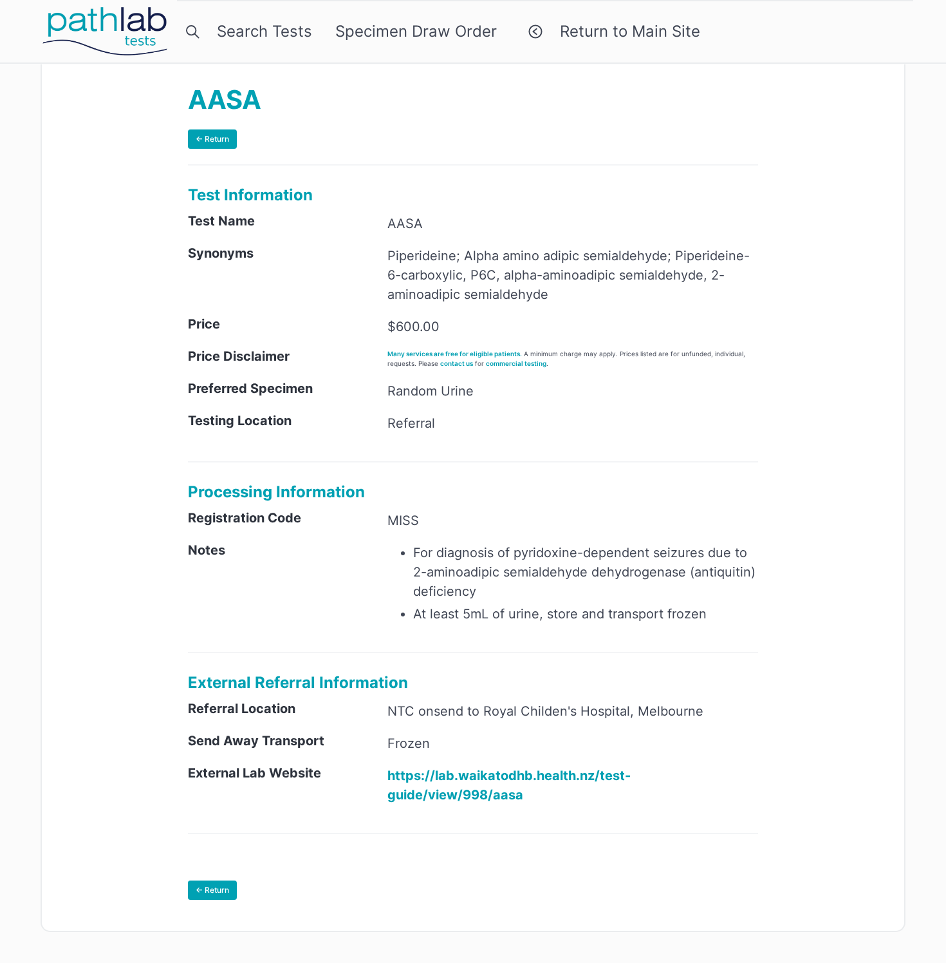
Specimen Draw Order (416, 31)
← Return (212, 139)
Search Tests (260, 31)
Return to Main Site (625, 31)
